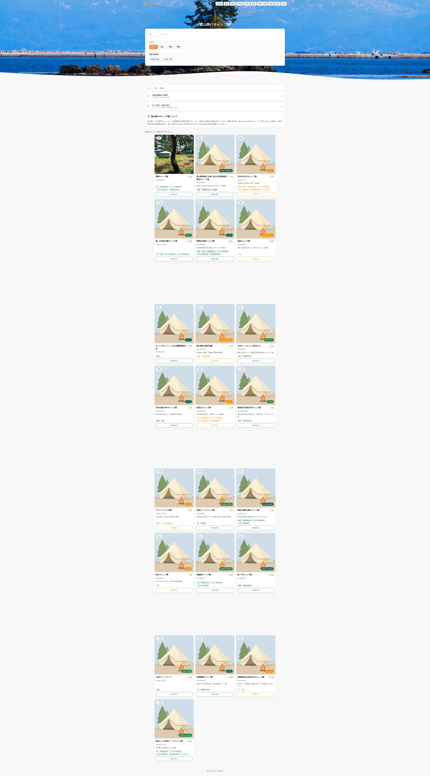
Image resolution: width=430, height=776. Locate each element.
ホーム (149, 88)
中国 (277, 4)
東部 (170, 47)
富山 (162, 47)
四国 (271, 4)
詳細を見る (174, 194)
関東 (232, 4)
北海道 (219, 4)
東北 (226, 4)
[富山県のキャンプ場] (152, 4)
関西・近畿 (262, 4)
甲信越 (240, 4)
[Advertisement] (215, 283)
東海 (253, 4)
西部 (178, 47)
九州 (283, 4)
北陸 (247, 4)
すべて (153, 47)
